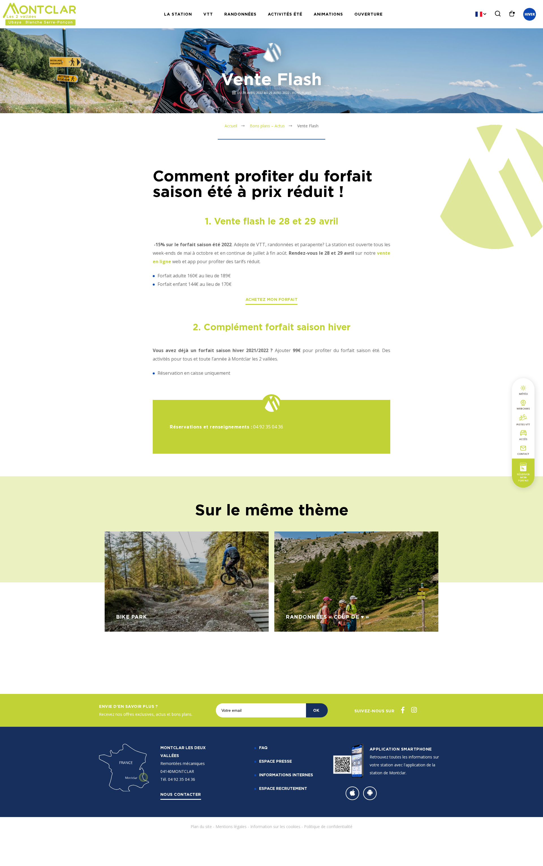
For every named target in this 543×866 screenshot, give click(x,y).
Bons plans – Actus (267, 125)
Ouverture (368, 14)
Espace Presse (275, 761)
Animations (328, 14)
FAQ (263, 747)
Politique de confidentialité (328, 826)
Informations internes (286, 775)
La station (178, 14)
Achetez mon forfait (271, 299)
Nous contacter (180, 794)
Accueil (231, 125)
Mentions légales (231, 826)
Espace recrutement (283, 788)
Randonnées (240, 14)
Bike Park (131, 617)
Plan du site (201, 826)
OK (316, 710)
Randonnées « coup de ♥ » (327, 617)
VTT (208, 14)
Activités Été (285, 14)
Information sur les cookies (275, 826)
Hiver (530, 14)
